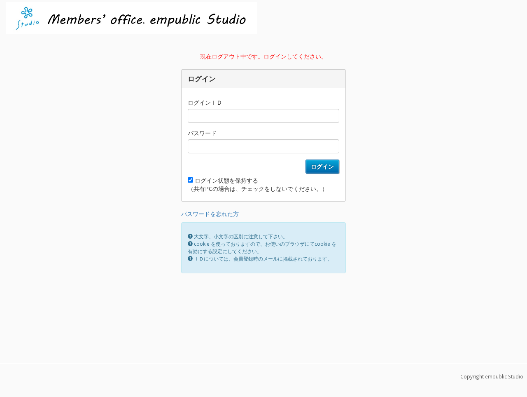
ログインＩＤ (205, 102)
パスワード (202, 133)
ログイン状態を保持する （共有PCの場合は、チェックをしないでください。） (258, 184)
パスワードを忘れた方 (210, 214)
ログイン (322, 166)
